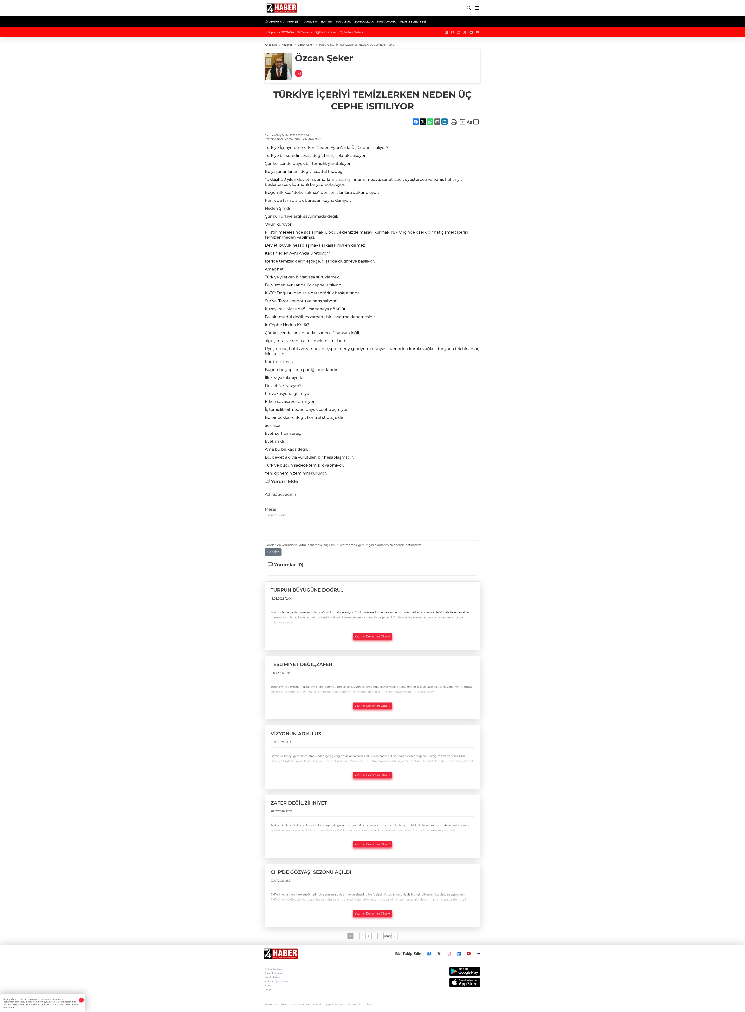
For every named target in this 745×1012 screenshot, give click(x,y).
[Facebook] (429, 954)
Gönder (273, 552)
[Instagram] (449, 954)
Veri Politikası (272, 977)
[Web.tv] (479, 954)
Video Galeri (353, 32)
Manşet (293, 21)
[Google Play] (455, 971)
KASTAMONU (386, 21)
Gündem (310, 21)
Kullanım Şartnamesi (277, 981)
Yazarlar (307, 32)
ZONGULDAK (363, 21)
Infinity (388, 935)
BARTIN (327, 21)
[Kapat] (81, 1000)
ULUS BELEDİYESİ (413, 21)
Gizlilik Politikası (274, 969)
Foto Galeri (328, 32)
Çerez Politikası (273, 973)
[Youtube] (469, 954)
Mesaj (270, 509)
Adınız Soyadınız (280, 494)
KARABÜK (343, 21)
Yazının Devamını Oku (371, 636)
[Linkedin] (459, 954)
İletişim (269, 989)
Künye (268, 985)
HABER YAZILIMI (275, 1004)
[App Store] (455, 982)
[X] (439, 954)
